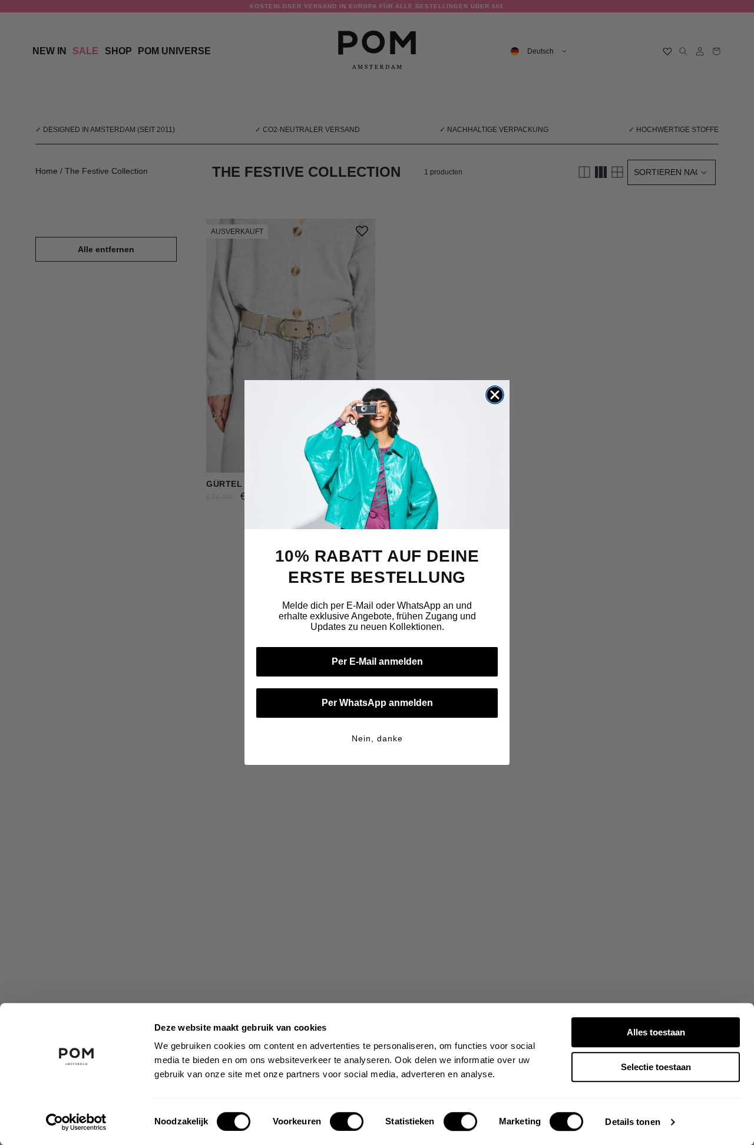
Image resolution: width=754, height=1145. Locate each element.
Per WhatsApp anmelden (377, 703)
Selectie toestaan (656, 1067)
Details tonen (632, 1122)
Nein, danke (377, 738)
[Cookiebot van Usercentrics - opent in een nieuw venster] (76, 1122)
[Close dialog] (495, 395)
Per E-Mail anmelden (377, 661)
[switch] (346, 1121)
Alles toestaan (656, 1032)
